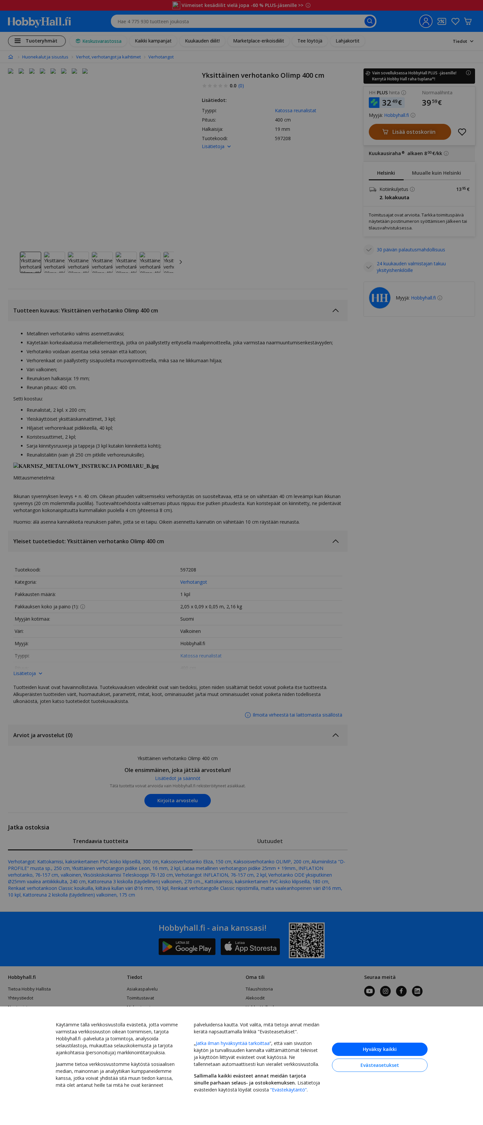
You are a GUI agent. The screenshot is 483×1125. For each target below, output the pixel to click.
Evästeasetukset (380, 1065)
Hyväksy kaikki (380, 1049)
